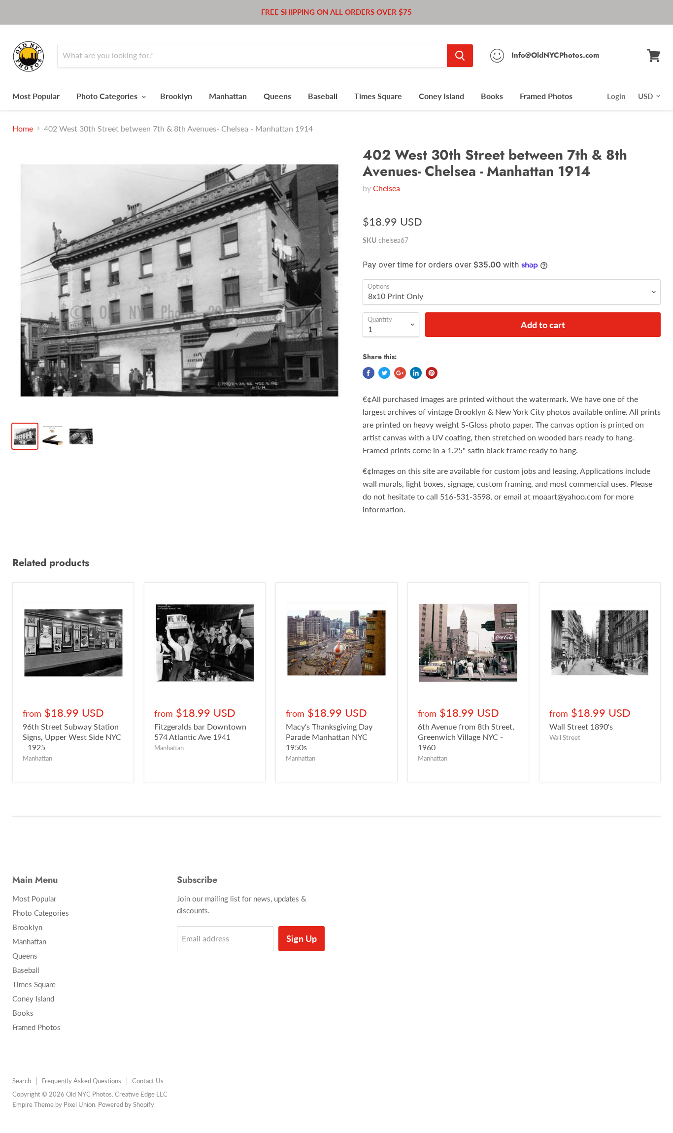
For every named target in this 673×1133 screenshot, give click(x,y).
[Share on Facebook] (368, 373)
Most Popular (36, 95)
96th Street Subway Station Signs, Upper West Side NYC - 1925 (72, 737)
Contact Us (148, 1081)
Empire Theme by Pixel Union (53, 1104)
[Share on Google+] (400, 373)
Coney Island (441, 95)
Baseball (322, 95)
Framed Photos (546, 95)
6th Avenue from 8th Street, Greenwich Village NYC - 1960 (466, 737)
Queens (277, 95)
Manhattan (228, 95)
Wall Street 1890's (581, 726)
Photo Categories (107, 95)
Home (22, 128)
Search (21, 1081)
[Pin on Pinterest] (431, 373)
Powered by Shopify (126, 1104)
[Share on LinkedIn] (416, 373)
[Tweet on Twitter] (384, 373)
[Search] (460, 55)
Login (616, 96)
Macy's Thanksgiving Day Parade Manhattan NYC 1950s (329, 737)
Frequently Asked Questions (81, 1081)
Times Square (378, 95)
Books (492, 95)
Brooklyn (176, 95)
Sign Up (301, 938)
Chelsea (386, 188)
